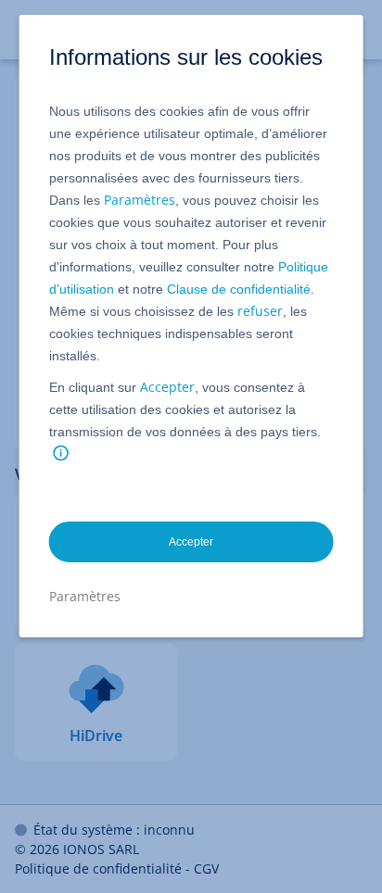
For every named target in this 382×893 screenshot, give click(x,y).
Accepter (167, 387)
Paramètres (139, 199)
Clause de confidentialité (239, 289)
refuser (260, 311)
